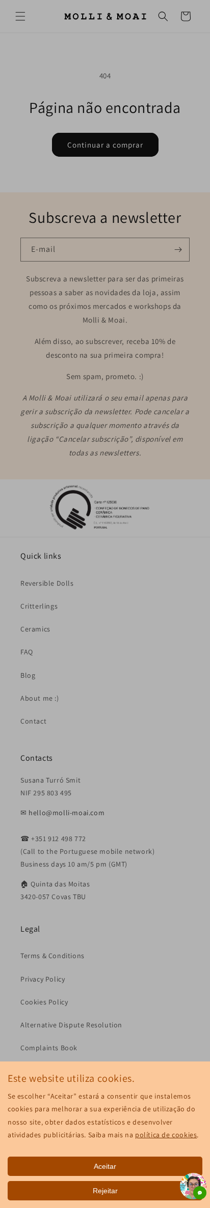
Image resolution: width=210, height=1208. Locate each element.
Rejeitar (105, 1191)
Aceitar (105, 1166)
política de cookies (166, 1134)
